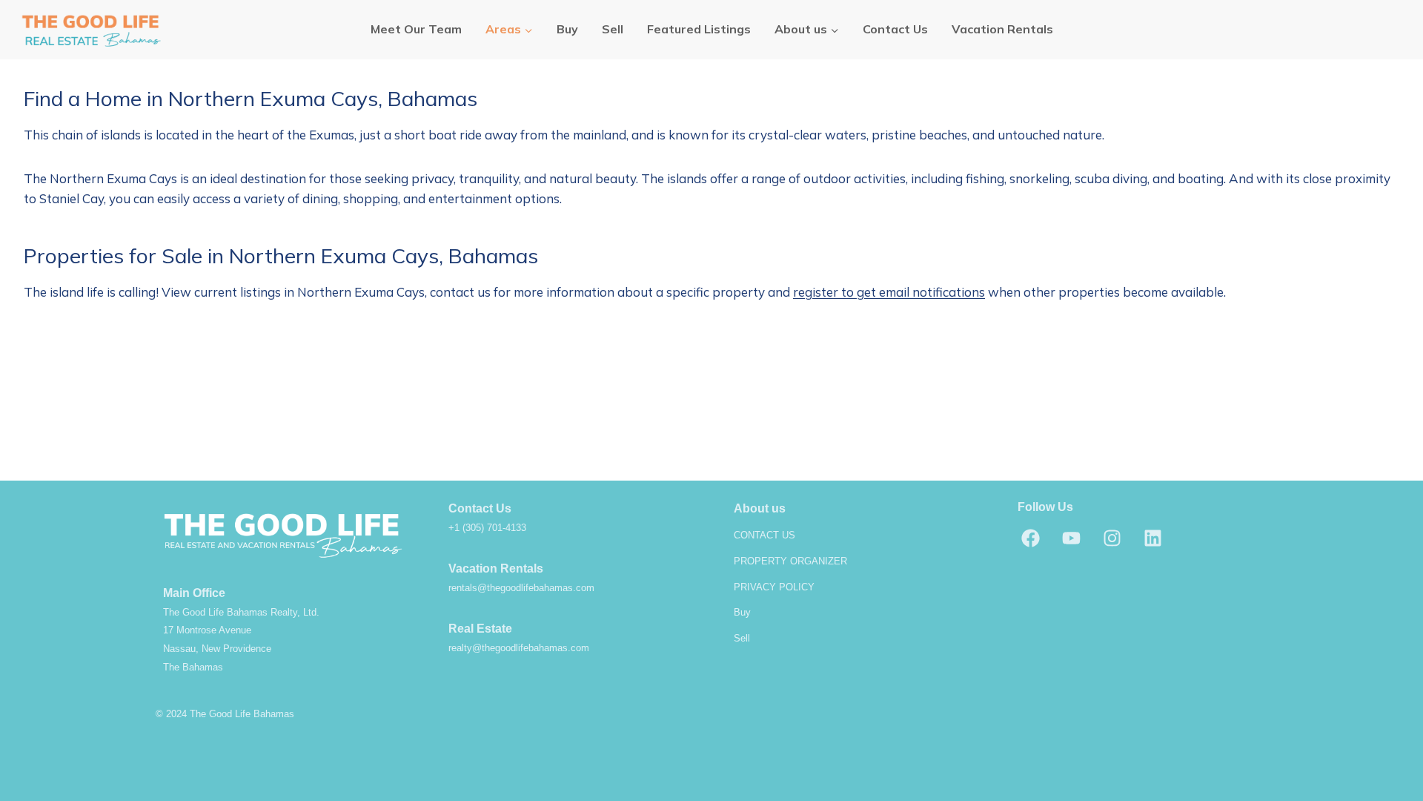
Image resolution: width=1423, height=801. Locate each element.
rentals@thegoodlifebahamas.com (521, 587)
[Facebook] (1030, 537)
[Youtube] (1070, 537)
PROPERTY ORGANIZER (790, 561)
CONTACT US (764, 535)
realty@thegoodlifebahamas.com (518, 647)
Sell (612, 29)
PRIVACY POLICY (774, 587)
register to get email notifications (889, 292)
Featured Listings (699, 29)
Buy (567, 29)
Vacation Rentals (1002, 29)
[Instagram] (1111, 537)
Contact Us (895, 29)
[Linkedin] (1152, 537)
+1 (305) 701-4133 (487, 527)
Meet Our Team (416, 29)
